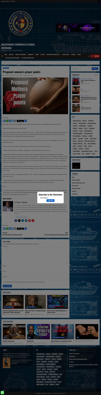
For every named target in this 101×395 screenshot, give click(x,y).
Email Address (44, 198)
